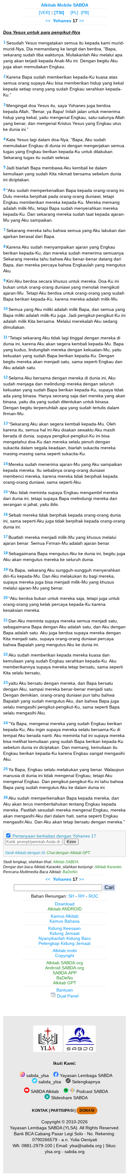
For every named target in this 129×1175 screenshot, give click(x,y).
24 (5, 723)
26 (5, 797)
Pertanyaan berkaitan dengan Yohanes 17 (54, 835)
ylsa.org (52, 1151)
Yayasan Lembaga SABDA (85, 1075)
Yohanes (62, 20)
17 (5, 537)
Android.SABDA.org (64, 967)
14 (5, 464)
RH (81, 896)
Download (65, 903)
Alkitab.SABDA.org (64, 962)
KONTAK (40, 1110)
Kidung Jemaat (65, 933)
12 (5, 377)
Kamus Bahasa (64, 921)
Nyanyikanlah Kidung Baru (65, 938)
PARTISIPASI (62, 1110)
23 (5, 682)
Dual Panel (67, 995)
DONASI (87, 1110)
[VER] (44, 12)
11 (5, 337)
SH (71, 896)
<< (47, 20)
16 (5, 514)
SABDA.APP (65, 972)
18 (5, 553)
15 (5, 492)
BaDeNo (70, 872)
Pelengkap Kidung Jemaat (64, 943)
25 (5, 769)
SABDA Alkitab (44, 1091)
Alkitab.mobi (65, 950)
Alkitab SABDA (65, 862)
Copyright (64, 955)
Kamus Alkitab (65, 916)
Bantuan (64, 989)
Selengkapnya (85, 1081)
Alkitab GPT (64, 982)
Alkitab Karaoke (108, 867)
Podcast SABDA (91, 1091)
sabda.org (74, 1151)
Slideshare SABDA (69, 1097)
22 (5, 654)
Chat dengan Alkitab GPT (68, 853)
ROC (93, 896)
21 (5, 620)
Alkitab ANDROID (65, 908)
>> (81, 20)
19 (5, 569)
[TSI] (59, 12)
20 (5, 598)
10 (5, 309)
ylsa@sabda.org (86, 1145)
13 (5, 423)
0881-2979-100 (37, 1145)
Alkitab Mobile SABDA (64, 5)
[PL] (74, 12)
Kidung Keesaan (64, 928)
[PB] (85, 12)
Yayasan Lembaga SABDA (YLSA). (44, 1127)
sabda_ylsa (37, 1075)
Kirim (71, 841)
